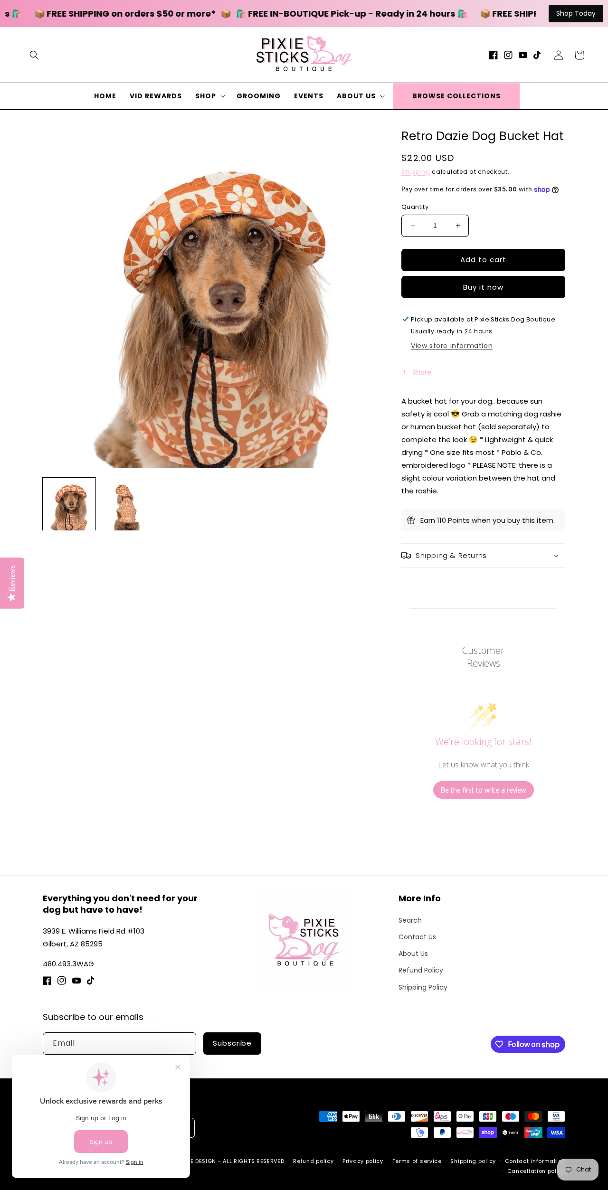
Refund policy (313, 1161)
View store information (452, 345)
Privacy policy (362, 1161)
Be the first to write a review (483, 789)
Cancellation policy (536, 1171)
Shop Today (576, 13)
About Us (413, 953)
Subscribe (232, 1043)
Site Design (198, 1161)
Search (410, 920)
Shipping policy (473, 1161)
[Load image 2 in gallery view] (126, 504)
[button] (34, 55)
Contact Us (417, 937)
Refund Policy (421, 970)
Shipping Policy (423, 987)
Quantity (414, 206)
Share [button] (421, 372)
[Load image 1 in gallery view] (69, 504)
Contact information (535, 1161)
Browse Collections (456, 96)
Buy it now (483, 287)
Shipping (415, 172)
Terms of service (417, 1161)
